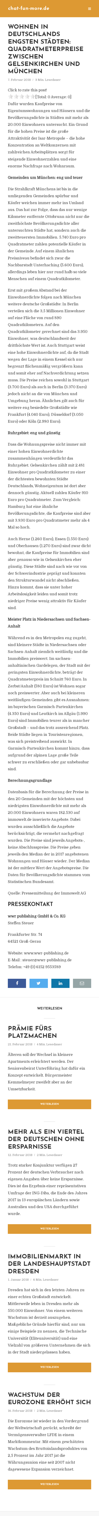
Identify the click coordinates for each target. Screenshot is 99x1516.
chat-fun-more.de (28, 8)
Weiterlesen (49, 1104)
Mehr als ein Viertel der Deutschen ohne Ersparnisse (46, 1139)
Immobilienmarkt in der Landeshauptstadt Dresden (49, 1264)
